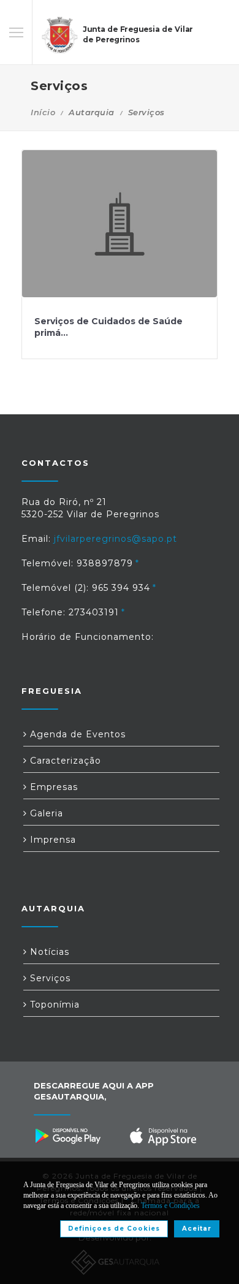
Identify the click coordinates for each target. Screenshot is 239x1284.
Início (43, 112)
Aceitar (196, 1229)
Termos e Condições (170, 1205)
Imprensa (51, 839)
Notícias (48, 951)
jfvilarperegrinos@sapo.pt (115, 538)
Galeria (45, 813)
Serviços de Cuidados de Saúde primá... (108, 327)
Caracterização (64, 760)
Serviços (48, 978)
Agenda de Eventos (76, 734)
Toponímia (53, 1004)
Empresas (52, 786)
